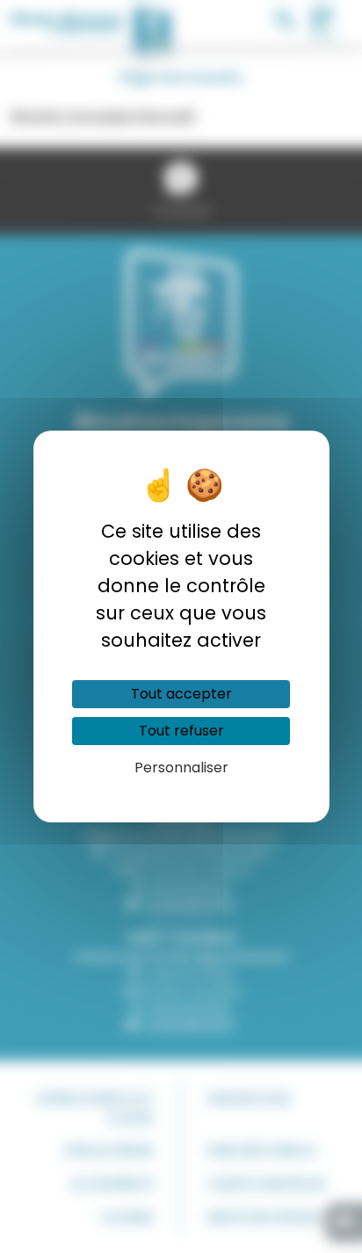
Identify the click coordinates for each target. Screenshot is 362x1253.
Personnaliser (181, 767)
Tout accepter (181, 694)
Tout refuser (181, 731)
